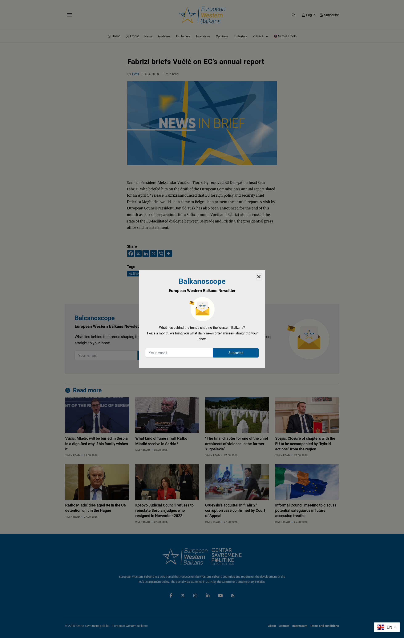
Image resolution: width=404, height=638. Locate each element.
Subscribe (236, 353)
